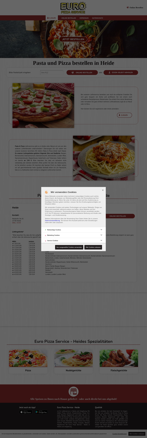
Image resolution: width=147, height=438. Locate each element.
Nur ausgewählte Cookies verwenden (69, 247)
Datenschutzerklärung (52, 220)
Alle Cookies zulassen (93, 247)
